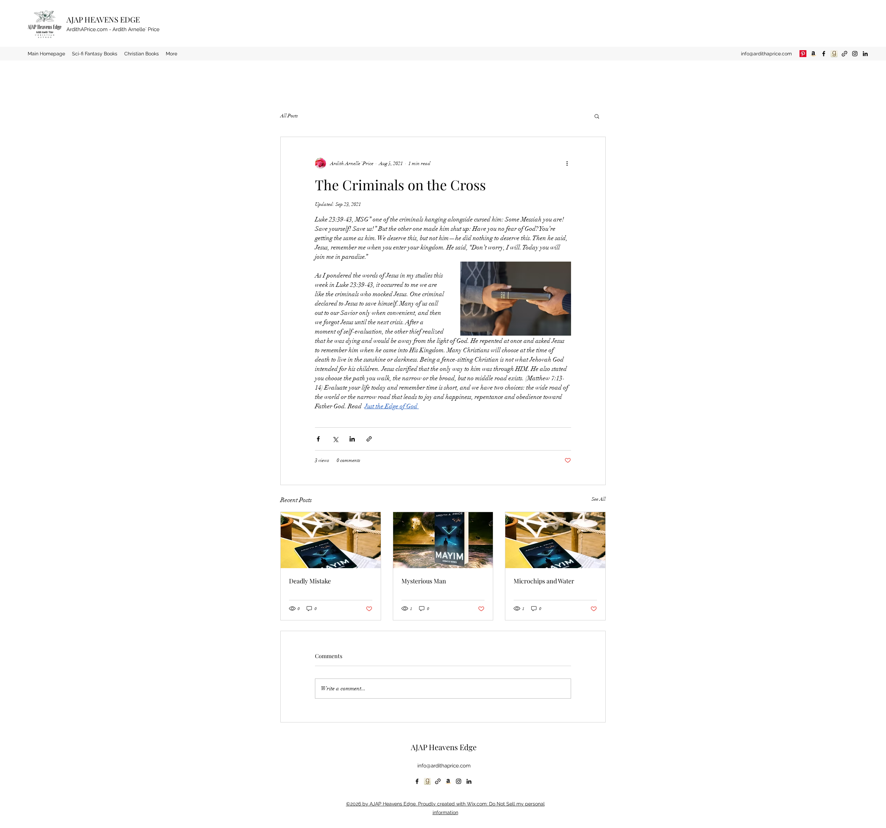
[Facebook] (823, 53)
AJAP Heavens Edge (444, 747)
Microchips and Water (544, 581)
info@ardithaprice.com (766, 53)
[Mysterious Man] (443, 540)
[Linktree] (844, 53)
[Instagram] (854, 53)
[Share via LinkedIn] (352, 439)
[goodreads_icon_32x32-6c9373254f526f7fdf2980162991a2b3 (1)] (834, 53)
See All (598, 499)
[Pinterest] (802, 53)
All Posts (289, 116)
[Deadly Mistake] (331, 540)
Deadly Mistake (310, 581)
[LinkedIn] (865, 53)
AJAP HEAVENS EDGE (103, 19)
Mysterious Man (423, 581)
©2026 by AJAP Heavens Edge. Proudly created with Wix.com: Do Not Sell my (435, 804)
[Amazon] (813, 53)
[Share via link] (369, 439)
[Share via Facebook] (318, 439)
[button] (597, 116)
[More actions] (567, 163)
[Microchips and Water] (555, 540)
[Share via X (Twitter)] (335, 439)
